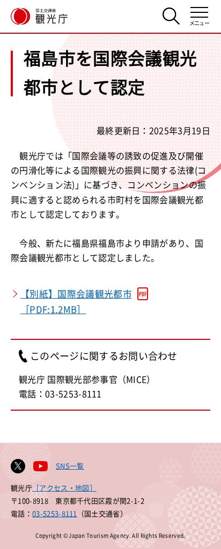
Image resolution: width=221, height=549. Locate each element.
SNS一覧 (70, 466)
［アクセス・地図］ (64, 488)
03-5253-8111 (54, 513)
